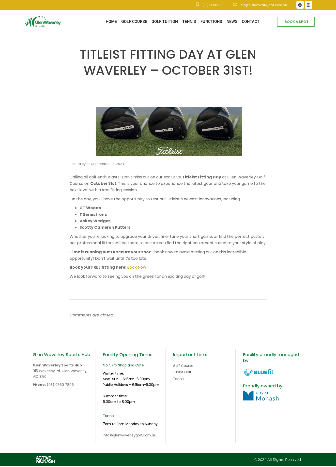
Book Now (136, 267)
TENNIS (189, 21)
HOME (111, 21)
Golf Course (183, 365)
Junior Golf (182, 372)
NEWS (232, 21)
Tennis (178, 378)
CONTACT (251, 21)
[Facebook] (300, 5)
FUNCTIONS (211, 21)
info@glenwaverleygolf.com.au (129, 435)
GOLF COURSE (134, 21)
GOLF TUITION (165, 21)
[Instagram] (308, 5)
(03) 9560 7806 (60, 384)
